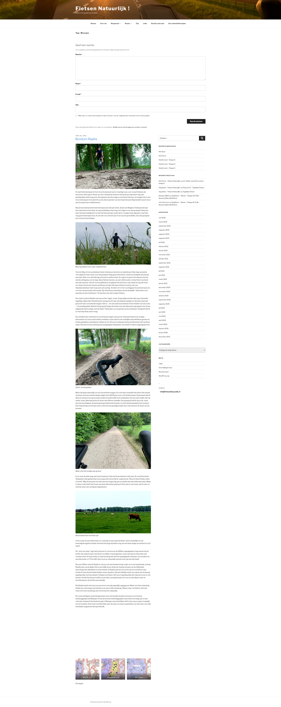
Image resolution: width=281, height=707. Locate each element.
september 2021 (164, 263)
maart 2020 (163, 324)
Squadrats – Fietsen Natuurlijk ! (169, 187)
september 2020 (165, 300)
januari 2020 (163, 332)
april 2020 (162, 320)
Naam (78, 83)
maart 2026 (163, 222)
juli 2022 (162, 242)
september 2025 (165, 226)
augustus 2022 (164, 238)
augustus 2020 (164, 304)
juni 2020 (162, 312)
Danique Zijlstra (164, 196)
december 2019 (164, 337)
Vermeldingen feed (165, 368)
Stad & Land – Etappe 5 (167, 164)
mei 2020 (162, 316)
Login (161, 363)
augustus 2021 (164, 267)
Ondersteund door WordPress (100, 702)
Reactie (79, 54)
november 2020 (164, 291)
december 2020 (164, 287)
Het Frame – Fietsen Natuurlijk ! (170, 181)
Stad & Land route (157, 23)
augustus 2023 (164, 234)
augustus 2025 (164, 230)
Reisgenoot (115, 23)
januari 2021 (163, 283)
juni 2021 (162, 275)
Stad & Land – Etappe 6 (167, 160)
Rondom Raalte (86, 139)
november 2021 (164, 255)
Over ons (103, 23)
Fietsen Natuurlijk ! (103, 8)
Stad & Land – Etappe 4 (167, 168)
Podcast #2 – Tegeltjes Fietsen (193, 187)
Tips (137, 23)
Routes (127, 23)
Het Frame (162, 156)
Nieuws (93, 23)
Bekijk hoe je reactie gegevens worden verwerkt (130, 127)
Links (145, 23)
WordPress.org (164, 376)
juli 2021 (162, 271)
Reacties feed (163, 372)
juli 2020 (162, 308)
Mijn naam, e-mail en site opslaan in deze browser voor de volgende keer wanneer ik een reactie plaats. (114, 116)
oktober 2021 (163, 259)
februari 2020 (163, 328)
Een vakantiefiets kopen (177, 23)
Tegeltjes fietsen (189, 192)
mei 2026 (162, 218)
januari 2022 (163, 250)
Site (77, 105)
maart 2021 (163, 279)
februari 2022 (163, 246)
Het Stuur (162, 152)
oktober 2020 (163, 296)
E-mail (78, 94)
